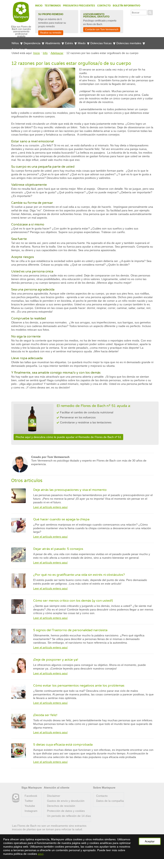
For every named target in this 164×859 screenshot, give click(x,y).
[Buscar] (150, 12)
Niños (16, 43)
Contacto (104, 5)
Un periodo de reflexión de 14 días (69, 815)
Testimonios (53, 5)
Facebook (31, 795)
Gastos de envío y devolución (65, 800)
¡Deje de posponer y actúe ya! (55, 660)
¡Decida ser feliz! (45, 715)
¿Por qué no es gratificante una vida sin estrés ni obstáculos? (79, 575)
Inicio (38, 5)
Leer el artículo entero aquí (50, 507)
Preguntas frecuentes (79, 5)
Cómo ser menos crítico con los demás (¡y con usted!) (73, 601)
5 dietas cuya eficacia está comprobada (63, 745)
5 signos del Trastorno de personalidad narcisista (70, 630)
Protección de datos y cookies (66, 810)
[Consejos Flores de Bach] (15, 798)
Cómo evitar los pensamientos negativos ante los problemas (78, 686)
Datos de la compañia (110, 800)
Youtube (30, 805)
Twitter (29, 800)
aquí (40, 853)
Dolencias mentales (129, 43)
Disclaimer (53, 795)
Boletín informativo (126, 5)
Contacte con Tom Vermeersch (101, 29)
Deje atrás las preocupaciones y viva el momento (70, 490)
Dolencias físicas (101, 43)
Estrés (69, 43)
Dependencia (32, 43)
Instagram (31, 810)
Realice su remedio (50, 32)
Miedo (82, 43)
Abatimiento (53, 43)
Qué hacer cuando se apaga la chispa (61, 519)
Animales (18, 49)
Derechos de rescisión (61, 805)
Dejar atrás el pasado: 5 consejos (58, 549)
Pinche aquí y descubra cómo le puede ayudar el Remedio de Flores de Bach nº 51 (68, 437)
